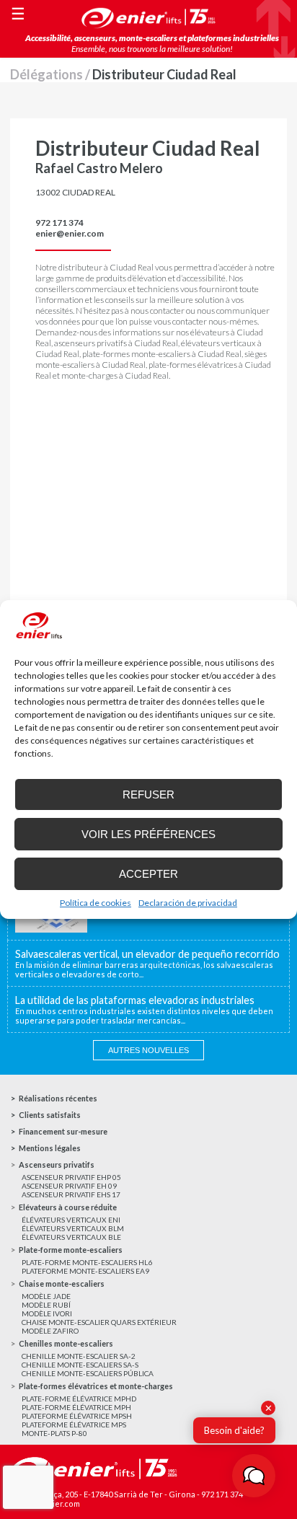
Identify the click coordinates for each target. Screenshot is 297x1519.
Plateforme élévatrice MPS (74, 1424)
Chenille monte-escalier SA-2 (79, 1356)
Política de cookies (95, 902)
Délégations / (51, 74)
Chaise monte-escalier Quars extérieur (99, 1322)
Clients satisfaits (50, 1114)
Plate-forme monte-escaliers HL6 (87, 1262)
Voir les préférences (148, 834)
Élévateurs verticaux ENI (71, 1219)
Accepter (148, 874)
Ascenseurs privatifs (56, 1164)
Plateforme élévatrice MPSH (77, 1416)
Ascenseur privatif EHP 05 (71, 1177)
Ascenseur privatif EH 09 (69, 1185)
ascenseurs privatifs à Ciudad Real (116, 343)
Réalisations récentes (58, 1098)
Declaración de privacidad (187, 902)
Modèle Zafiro (50, 1330)
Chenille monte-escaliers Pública (88, 1373)
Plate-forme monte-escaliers (71, 1249)
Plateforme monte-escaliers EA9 (85, 1271)
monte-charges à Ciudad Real (115, 375)
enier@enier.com (69, 233)
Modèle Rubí (46, 1304)
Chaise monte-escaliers (62, 1283)
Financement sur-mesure (63, 1131)
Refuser (148, 794)
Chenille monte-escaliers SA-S (80, 1364)
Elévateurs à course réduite (68, 1207)
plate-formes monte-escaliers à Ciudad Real (161, 353)
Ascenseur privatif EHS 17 (71, 1194)
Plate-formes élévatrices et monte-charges (96, 1386)
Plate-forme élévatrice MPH (76, 1407)
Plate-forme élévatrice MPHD (79, 1398)
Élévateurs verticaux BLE (71, 1237)
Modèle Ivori (47, 1313)
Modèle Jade (46, 1296)
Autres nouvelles (148, 1050)
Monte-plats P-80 (54, 1433)
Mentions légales (50, 1148)
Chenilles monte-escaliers (66, 1343)
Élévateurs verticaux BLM (73, 1228)
